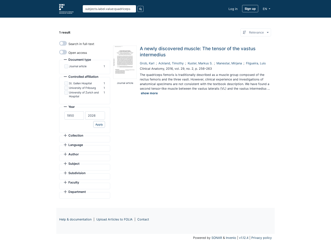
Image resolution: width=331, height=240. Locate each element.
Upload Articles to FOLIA (114, 219)
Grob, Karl (147, 63)
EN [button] (265, 9)
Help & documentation (75, 219)
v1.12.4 (243, 238)
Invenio (231, 238)
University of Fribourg (82, 87)
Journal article (78, 66)
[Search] (140, 9)
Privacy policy (261, 238)
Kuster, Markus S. (200, 63)
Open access (77, 53)
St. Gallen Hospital (80, 83)
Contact (143, 219)
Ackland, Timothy (171, 63)
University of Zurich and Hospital (84, 94)
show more (149, 93)
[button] (77, 60)
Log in (233, 9)
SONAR (216, 238)
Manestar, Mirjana (229, 63)
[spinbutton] (74, 115)
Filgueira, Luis (256, 63)
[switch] (63, 43)
